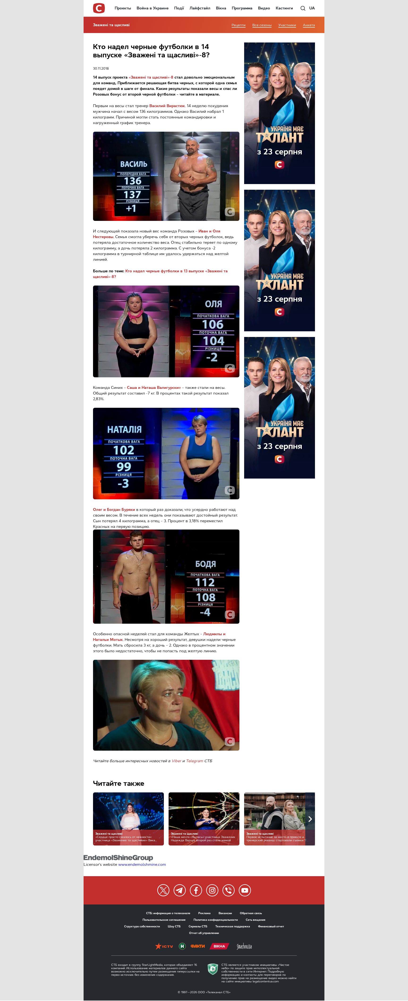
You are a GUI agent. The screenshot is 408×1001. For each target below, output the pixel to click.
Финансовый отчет (271, 926)
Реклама (204, 913)
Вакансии (225, 913)
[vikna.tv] (219, 947)
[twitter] (163, 890)
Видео (264, 8)
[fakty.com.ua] (198, 947)
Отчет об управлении (204, 933)
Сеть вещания (255, 919)
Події (179, 8)
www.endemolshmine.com (142, 864)
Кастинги (284, 8)
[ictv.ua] (164, 947)
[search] (303, 8)
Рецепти (239, 25)
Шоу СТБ (174, 926)
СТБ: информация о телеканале (168, 913)
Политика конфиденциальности (216, 919)
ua (312, 8)
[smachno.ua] (244, 947)
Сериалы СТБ (198, 926)
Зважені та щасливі (111, 25)
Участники (287, 25)
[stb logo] (99, 8)
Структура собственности (142, 926)
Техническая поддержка (232, 926)
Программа (242, 8)
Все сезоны (262, 25)
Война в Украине (153, 8)
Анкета (309, 25)
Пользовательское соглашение (164, 919)
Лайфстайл (200, 8)
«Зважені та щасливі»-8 (151, 77)
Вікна (221, 8)
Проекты (123, 8)
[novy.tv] (182, 947)
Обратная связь (251, 913)
